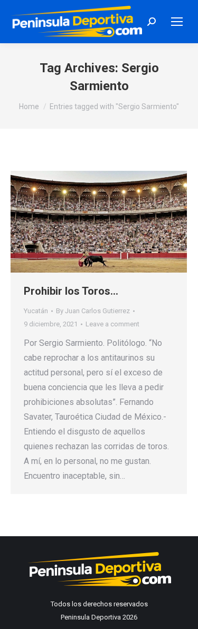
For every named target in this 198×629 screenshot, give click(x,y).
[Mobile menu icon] (176, 21)
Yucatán (36, 311)
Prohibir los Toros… (71, 291)
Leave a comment (112, 324)
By (93, 311)
